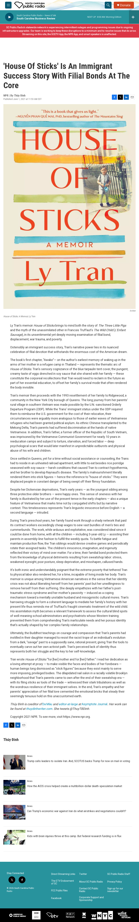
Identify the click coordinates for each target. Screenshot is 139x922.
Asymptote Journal (94, 704)
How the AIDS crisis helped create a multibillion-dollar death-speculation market (74, 786)
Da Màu (47, 704)
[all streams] (134, 17)
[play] (9, 17)
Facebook (56, 898)
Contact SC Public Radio (88, 890)
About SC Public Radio (91, 881)
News (29, 756)
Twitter (83, 874)
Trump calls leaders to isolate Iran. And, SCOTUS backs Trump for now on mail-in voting (78, 761)
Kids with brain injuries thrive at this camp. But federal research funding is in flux (74, 836)
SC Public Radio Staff (118, 874)
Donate (125, 5)
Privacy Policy (114, 881)
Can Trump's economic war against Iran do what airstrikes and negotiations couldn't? (76, 811)
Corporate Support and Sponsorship (91, 898)
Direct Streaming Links (63, 874)
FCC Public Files (59, 890)
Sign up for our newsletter (115, 890)
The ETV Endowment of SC (62, 882)
